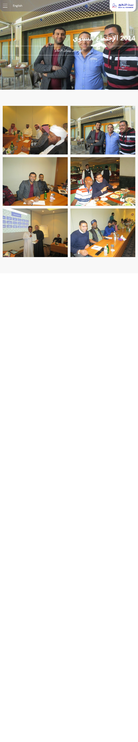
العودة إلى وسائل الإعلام (69, 50)
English (17, 6)
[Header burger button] (5, 5)
